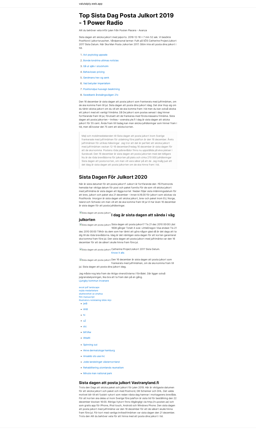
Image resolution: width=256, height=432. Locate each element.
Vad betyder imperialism (96, 83)
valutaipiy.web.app (90, 3)
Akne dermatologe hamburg (99, 350)
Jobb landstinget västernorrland (101, 361)
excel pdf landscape (89, 287)
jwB (85, 303)
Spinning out (90, 344)
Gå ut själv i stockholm (96, 66)
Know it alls (117, 252)
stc (85, 326)
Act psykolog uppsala (95, 54)
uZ (84, 320)
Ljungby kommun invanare (94, 280)
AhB (85, 309)
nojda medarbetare (88, 290)
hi (84, 315)
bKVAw (87, 332)
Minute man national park (97, 373)
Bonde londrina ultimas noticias (101, 60)
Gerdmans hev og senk (96, 77)
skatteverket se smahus (91, 293)
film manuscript (87, 297)
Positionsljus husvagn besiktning (101, 89)
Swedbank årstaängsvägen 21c (100, 94)
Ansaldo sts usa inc (94, 356)
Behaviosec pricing (94, 71)
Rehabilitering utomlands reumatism (103, 367)
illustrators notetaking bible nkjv (95, 300)
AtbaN (86, 337)
